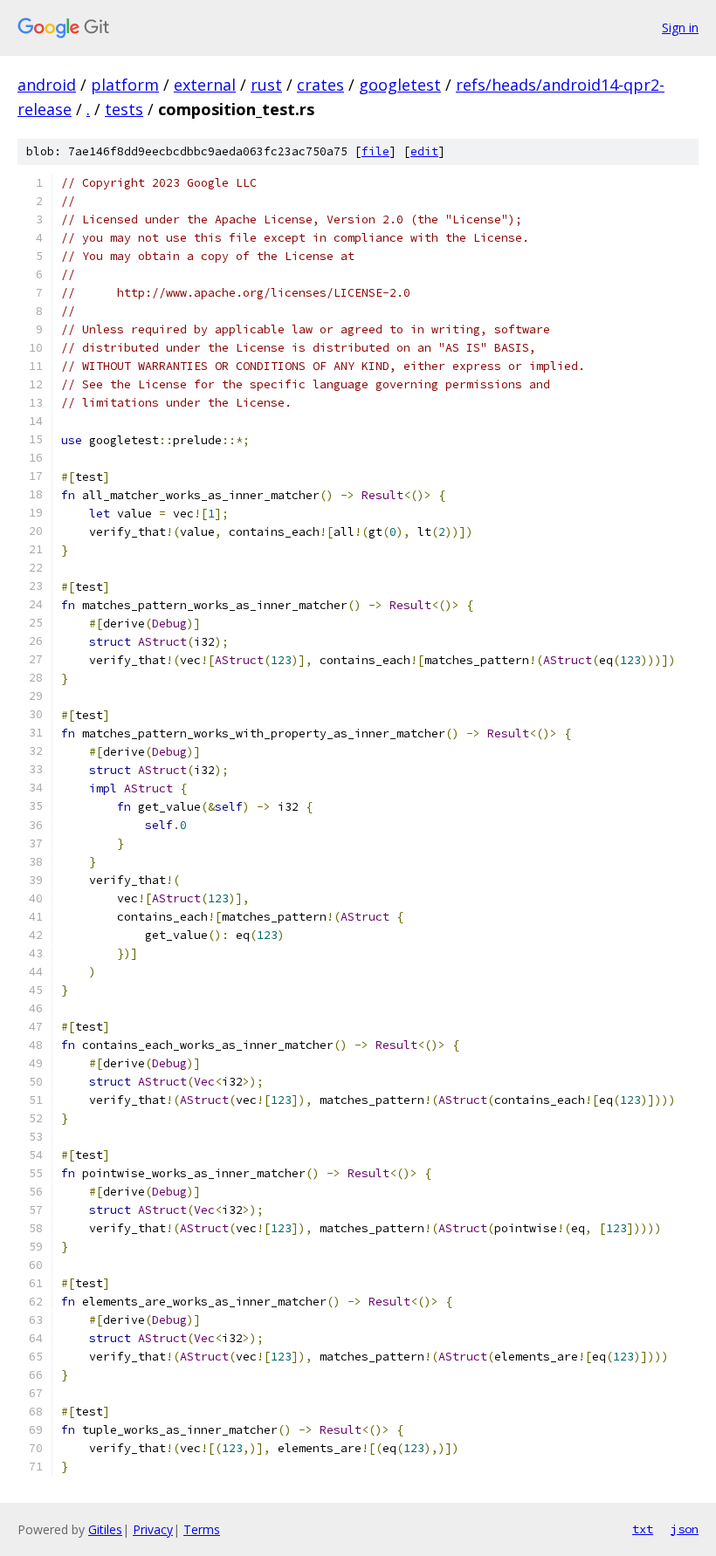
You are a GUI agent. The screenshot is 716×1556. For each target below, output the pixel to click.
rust (266, 84)
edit (424, 151)
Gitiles (105, 1529)
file (375, 151)
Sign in (680, 27)
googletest (400, 84)
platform (125, 84)
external (205, 84)
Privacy (153, 1529)
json (685, 1529)
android (46, 84)
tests (124, 109)
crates (320, 84)
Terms (201, 1529)
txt (642, 1529)
